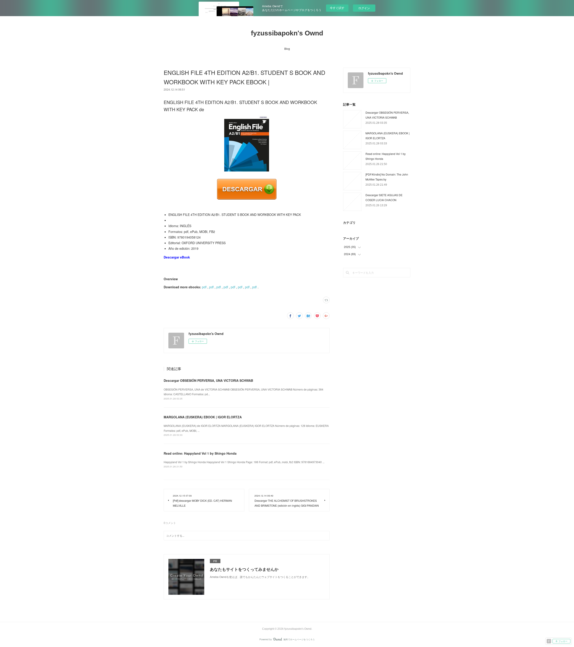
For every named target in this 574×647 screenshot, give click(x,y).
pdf (204, 287)
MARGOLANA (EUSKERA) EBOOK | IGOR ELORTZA (203, 417)
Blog (287, 48)
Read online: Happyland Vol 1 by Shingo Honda (200, 453)
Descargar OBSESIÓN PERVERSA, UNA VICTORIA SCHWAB (208, 380)
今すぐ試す (337, 8)
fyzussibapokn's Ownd (287, 33)
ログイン (364, 8)
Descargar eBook (177, 257)
